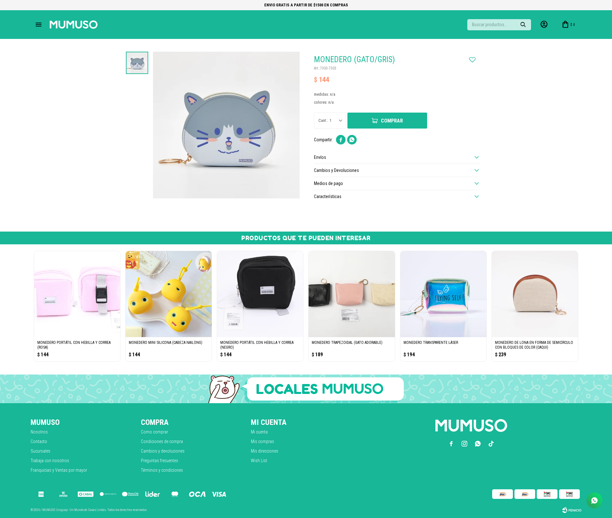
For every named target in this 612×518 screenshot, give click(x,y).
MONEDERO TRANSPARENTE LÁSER (431, 342)
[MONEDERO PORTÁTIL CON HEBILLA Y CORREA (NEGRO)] (260, 294)
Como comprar (154, 431)
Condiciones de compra (162, 441)
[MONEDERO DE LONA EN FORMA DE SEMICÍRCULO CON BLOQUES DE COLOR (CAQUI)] (535, 294)
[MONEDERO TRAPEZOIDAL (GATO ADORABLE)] (352, 294)
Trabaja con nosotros (50, 460)
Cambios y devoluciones (163, 451)
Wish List (259, 460)
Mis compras (262, 441)
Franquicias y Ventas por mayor (59, 470)
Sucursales (40, 451)
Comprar (392, 121)
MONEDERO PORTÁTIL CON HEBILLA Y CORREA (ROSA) (74, 345)
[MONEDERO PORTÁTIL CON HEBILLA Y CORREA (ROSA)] (77, 294)
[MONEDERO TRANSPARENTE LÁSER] (443, 294)
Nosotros (39, 431)
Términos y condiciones (162, 470)
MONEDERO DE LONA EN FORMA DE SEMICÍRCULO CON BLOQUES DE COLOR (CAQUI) (534, 345)
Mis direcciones (264, 451)
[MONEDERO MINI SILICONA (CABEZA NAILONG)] (169, 294)
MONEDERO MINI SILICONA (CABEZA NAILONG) (165, 342)
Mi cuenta (259, 431)
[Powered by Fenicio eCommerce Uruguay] (571, 510)
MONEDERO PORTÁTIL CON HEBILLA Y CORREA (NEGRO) (257, 345)
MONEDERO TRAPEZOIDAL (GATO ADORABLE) (347, 342)
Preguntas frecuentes (159, 460)
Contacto (39, 441)
